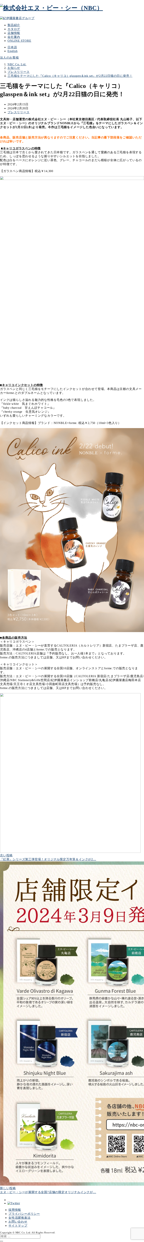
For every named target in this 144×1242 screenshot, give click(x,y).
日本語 (12, 47)
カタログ (14, 29)
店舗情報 (14, 33)
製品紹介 (14, 25)
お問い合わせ (17, 1221)
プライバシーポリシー (24, 1213)
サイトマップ (17, 1225)
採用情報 (14, 1209)
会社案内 (14, 37)
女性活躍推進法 (19, 1217)
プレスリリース (19, 112)
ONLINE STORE (19, 40)
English (13, 51)
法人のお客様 (9, 57)
